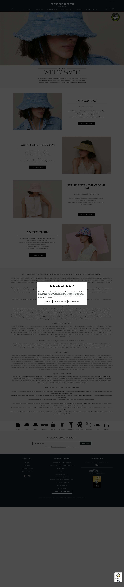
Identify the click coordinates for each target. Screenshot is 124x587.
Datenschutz (41, 297)
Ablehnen (48, 301)
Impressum (49, 297)
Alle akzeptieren (60, 301)
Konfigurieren (73, 301)
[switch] (118, 581)
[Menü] (121, 573)
